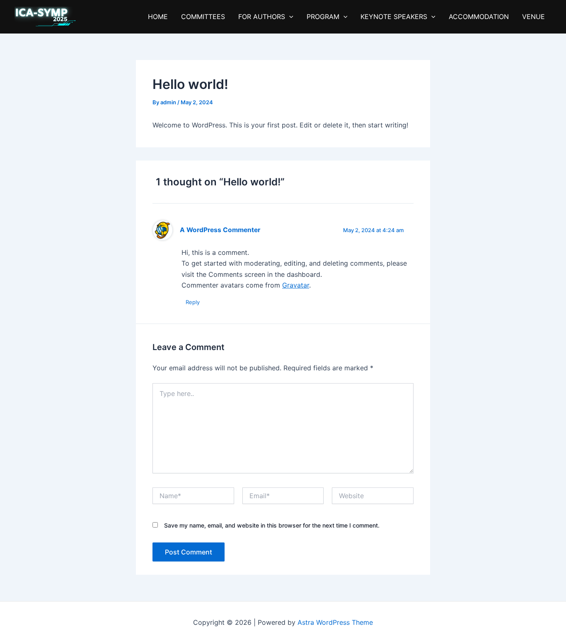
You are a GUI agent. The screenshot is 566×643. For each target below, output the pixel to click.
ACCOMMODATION (479, 16)
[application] (289, 17)
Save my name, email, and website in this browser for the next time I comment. (272, 525)
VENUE (533, 16)
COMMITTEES (203, 16)
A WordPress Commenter (220, 230)
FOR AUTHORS (261, 16)
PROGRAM (323, 16)
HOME (158, 16)
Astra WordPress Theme (335, 622)
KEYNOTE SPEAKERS (393, 16)
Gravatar (295, 285)
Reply (193, 302)
